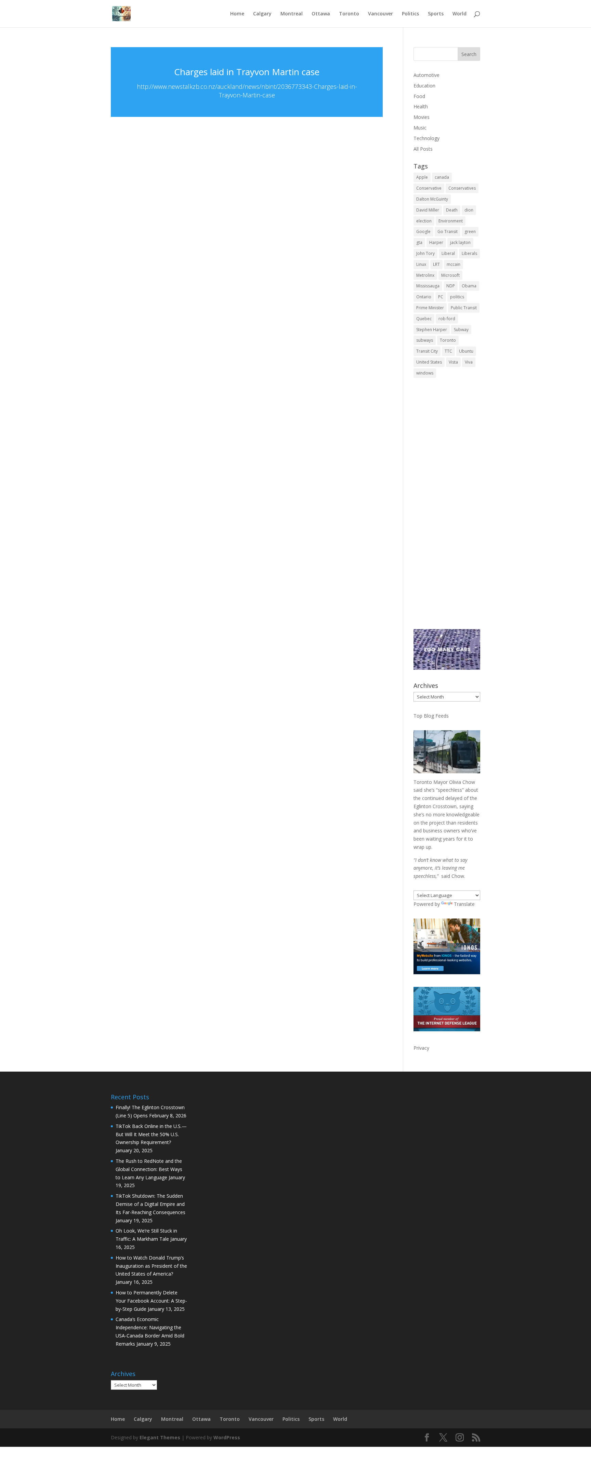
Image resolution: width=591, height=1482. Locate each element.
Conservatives (462, 188)
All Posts (423, 149)
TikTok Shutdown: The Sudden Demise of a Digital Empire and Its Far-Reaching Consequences (150, 1204)
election (424, 221)
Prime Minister (430, 308)
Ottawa (321, 14)
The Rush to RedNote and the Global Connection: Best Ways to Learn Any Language (149, 1169)
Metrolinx (425, 275)
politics (457, 297)
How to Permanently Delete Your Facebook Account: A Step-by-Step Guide (151, 1300)
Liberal (448, 253)
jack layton (460, 242)
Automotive (426, 75)
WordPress (226, 1437)
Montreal (291, 14)
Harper (436, 242)
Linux (421, 264)
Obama (469, 286)
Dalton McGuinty (432, 199)
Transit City (427, 351)
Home (237, 14)
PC (440, 297)
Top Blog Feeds (431, 715)
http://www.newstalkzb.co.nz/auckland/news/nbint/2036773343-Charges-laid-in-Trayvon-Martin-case (247, 90)
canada (442, 177)
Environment (450, 221)
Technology (426, 138)
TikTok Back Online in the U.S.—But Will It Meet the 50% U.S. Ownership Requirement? (151, 1134)
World (459, 14)
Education (424, 85)
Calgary (262, 14)
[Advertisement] (446, 508)
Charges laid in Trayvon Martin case (246, 72)
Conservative (429, 188)
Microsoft (450, 275)
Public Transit (464, 308)
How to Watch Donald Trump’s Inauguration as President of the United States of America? (151, 1265)
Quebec (424, 319)
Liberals (469, 253)
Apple (422, 177)
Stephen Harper (431, 329)
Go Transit (447, 231)
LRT (436, 264)
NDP (450, 286)
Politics (410, 14)
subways (424, 340)
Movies (421, 117)
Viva (469, 362)
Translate (464, 904)
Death (452, 210)
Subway (461, 329)
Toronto (349, 14)
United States (429, 362)
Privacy (421, 1048)
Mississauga (427, 286)
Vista (453, 362)
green (470, 231)
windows (424, 373)
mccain (453, 264)
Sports (436, 14)
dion (468, 210)
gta (419, 242)
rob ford (446, 319)
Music (419, 127)
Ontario (423, 297)
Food (419, 96)
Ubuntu (466, 351)
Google (423, 231)
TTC (448, 351)
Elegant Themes (160, 1437)
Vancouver (380, 14)
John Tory (425, 253)
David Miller (427, 210)
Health (420, 106)
